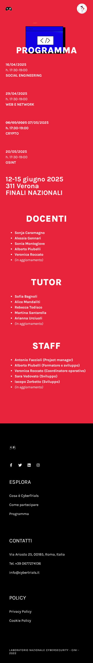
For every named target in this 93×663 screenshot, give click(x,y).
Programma (19, 514)
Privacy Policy (20, 611)
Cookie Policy (20, 620)
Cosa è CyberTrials (24, 495)
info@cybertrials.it (24, 572)
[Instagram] (38, 465)
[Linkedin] (29, 465)
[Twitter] (20, 465)
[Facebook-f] (11, 465)
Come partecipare (23, 505)
